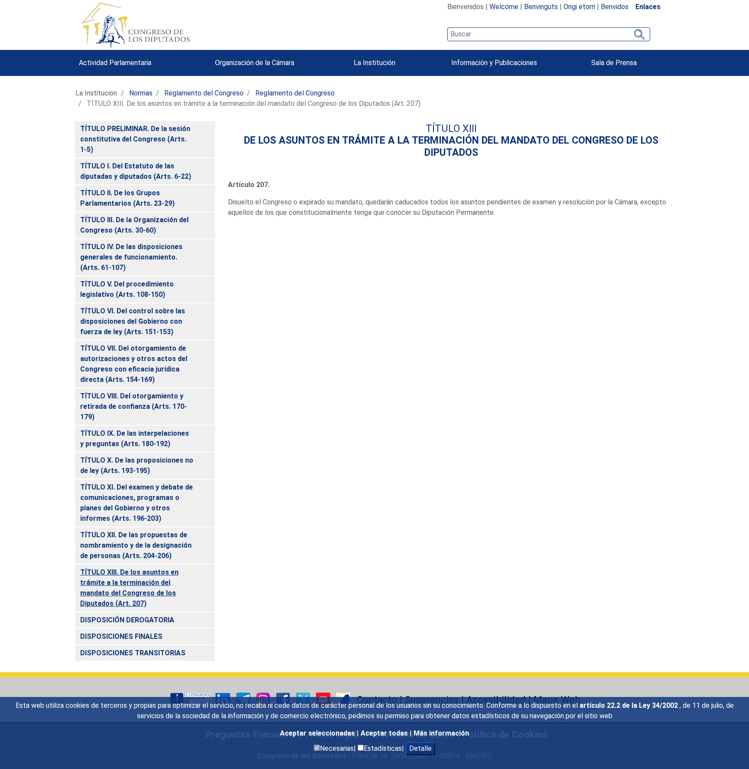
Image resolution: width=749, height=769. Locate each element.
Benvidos (615, 7)
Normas (141, 93)
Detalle (420, 748)
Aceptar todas (385, 733)
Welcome (503, 7)
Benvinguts (541, 7)
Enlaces (648, 7)
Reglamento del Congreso (204, 93)
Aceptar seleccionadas (318, 733)
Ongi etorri (579, 7)
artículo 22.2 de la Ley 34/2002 (630, 705)
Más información (441, 733)
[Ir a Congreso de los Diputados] (135, 25)
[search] (548, 34)
